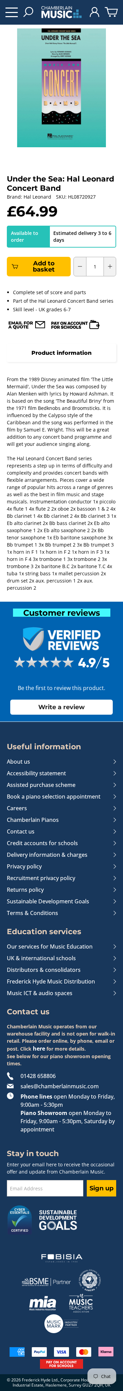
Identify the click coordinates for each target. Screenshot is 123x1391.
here (39, 1048)
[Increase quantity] (110, 266)
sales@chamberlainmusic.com (59, 1086)
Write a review (61, 707)
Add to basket (44, 266)
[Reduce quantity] (80, 266)
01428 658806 (38, 1076)
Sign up (101, 1188)
